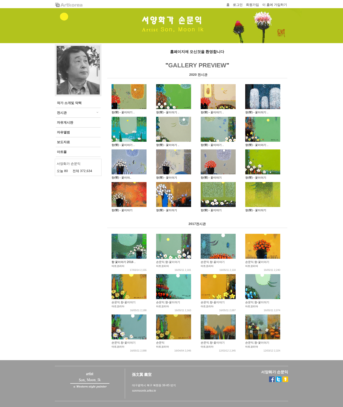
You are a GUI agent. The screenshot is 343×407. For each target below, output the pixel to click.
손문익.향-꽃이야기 (168, 262)
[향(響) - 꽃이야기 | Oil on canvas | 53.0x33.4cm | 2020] (129, 108)
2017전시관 (197, 224)
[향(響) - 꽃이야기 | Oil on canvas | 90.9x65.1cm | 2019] (129, 140)
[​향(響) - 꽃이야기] (129, 173)
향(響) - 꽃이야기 (166, 177)
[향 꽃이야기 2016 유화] (129, 257)
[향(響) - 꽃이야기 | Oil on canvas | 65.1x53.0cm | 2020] (218, 140)
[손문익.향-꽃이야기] (173, 257)
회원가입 (252, 5)
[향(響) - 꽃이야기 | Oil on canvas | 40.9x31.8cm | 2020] (173, 108)
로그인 (238, 5)
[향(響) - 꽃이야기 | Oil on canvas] (262, 108)
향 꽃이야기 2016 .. (124, 262)
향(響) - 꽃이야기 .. (123, 112)
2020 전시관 (198, 74)
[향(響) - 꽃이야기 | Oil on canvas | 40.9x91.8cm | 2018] (262, 140)
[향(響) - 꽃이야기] (173, 173)
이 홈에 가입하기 (274, 5)
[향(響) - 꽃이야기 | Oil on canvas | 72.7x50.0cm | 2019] (218, 108)
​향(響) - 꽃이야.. (121, 177)
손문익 (160, 342)
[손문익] (173, 338)
